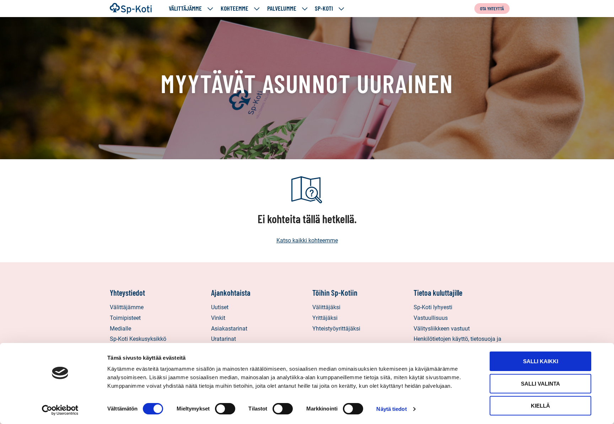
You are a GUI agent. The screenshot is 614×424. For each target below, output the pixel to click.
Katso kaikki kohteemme (307, 240)
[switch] (225, 408)
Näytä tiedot (391, 409)
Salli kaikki (540, 361)
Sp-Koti (324, 8)
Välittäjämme (185, 8)
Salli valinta (540, 384)
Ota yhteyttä (492, 8)
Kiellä (540, 406)
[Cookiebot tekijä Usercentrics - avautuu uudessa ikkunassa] (60, 410)
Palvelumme (281, 8)
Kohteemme (234, 8)
